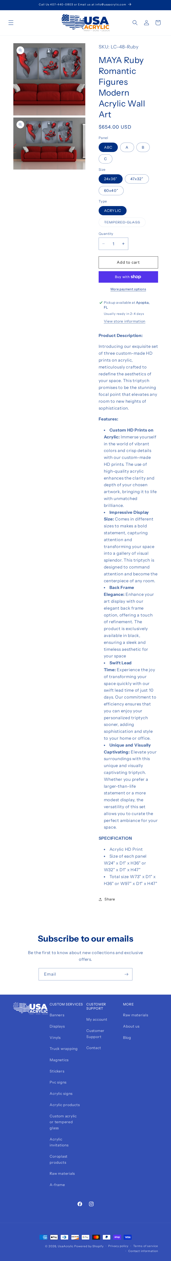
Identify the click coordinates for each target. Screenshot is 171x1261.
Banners (57, 1015)
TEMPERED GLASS (125, 223)
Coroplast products (59, 1159)
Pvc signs (58, 1082)
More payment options (128, 289)
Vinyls (55, 1037)
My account (96, 1019)
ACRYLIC (112, 210)
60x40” (111, 190)
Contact (93, 1048)
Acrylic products (65, 1105)
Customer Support (95, 1033)
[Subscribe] (126, 974)
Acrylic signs (61, 1093)
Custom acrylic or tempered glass (63, 1122)
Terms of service (145, 1246)
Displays (57, 1026)
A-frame (57, 1185)
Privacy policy (118, 1246)
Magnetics (59, 1060)
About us (131, 1026)
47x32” (136, 179)
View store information (125, 321)
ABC (108, 147)
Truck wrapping (64, 1048)
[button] (11, 22)
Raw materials (62, 1173)
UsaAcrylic (65, 1246)
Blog (127, 1037)
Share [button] (109, 899)
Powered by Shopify (89, 1246)
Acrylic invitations (59, 1142)
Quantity (106, 234)
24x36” (110, 179)
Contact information (143, 1251)
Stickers (57, 1071)
